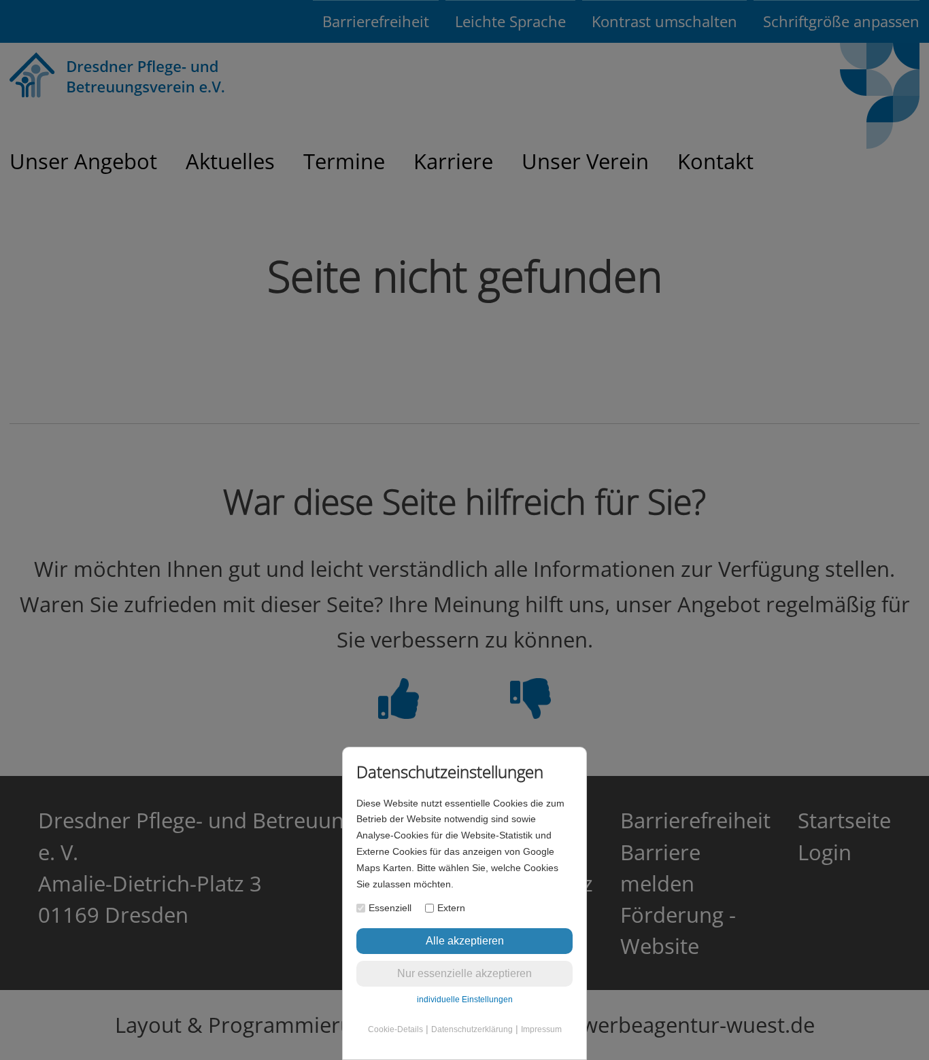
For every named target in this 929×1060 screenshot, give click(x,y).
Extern (451, 907)
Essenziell (390, 907)
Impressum (541, 1029)
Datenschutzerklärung (472, 1029)
